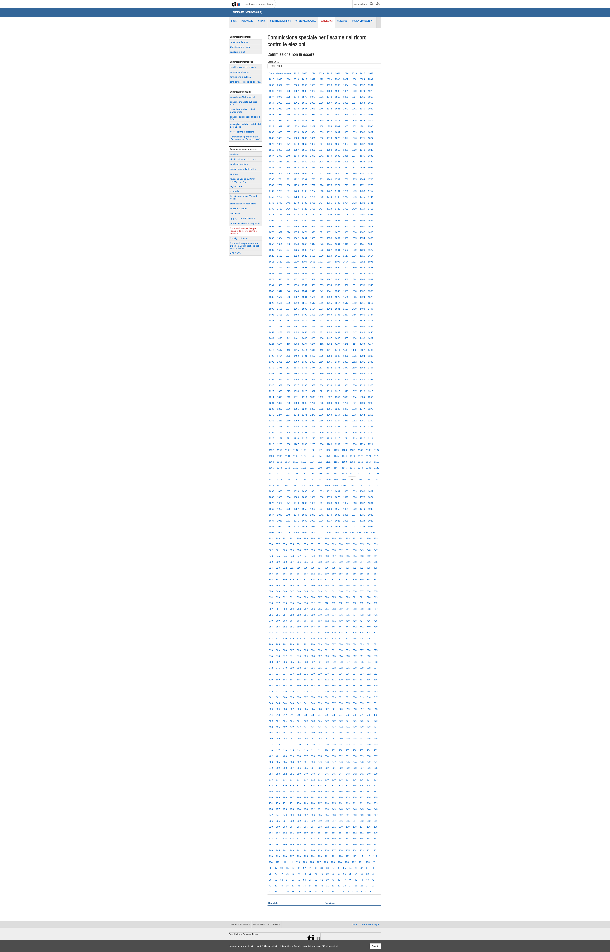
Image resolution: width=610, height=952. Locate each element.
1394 (362, 356)
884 (369, 573)
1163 (320, 462)
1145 (352, 467)
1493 (296, 314)
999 (345, 532)
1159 (352, 462)
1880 (321, 138)
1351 (288, 379)
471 (348, 726)
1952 (370, 103)
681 (334, 650)
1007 (279, 532)
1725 (312, 208)
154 (327, 844)
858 (327, 585)
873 (334, 579)
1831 (296, 161)
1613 (271, 261)
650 (327, 662)
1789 (321, 179)
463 (292, 732)
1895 (304, 132)
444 (313, 738)
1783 (370, 179)
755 (376, 621)
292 (369, 791)
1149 (320, 467)
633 (334, 668)
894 (299, 573)
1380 (370, 361)
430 (299, 744)
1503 (321, 309)
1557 (304, 285)
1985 (312, 91)
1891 (337, 132)
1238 (362, 426)
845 (306, 591)
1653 (370, 238)
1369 (354, 367)
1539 (345, 291)
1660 (312, 238)
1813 (337, 167)
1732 (362, 203)
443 (320, 738)
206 (299, 827)
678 (355, 650)
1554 (329, 285)
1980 (354, 91)
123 (320, 856)
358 (355, 768)
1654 (362, 238)
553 (334, 697)
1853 (329, 150)
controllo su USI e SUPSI (242, 97)
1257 (312, 420)
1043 (304, 515)
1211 (370, 438)
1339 (279, 385)
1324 (296, 391)
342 (355, 774)
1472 (362, 320)
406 (354, 750)
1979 (362, 91)
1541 (329, 291)
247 (348, 809)
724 (369, 632)
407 (347, 750)
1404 (279, 356)
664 (341, 656)
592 (285, 685)
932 (369, 556)
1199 (362, 444)
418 (271, 750)
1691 (271, 226)
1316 (362, 391)
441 (334, 738)
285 (306, 797)
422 (355, 744)
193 (278, 832)
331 (320, 779)
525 (306, 709)
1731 (370, 203)
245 (362, 809)
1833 (279, 161)
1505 (304, 309)
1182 (279, 456)
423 (348, 744)
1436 (337, 338)
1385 (329, 361)
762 (327, 621)
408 (340, 750)
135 (348, 850)
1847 (271, 155)
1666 (370, 232)
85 (344, 868)
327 (348, 779)
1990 (271, 91)
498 (271, 721)
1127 (271, 479)
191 (292, 832)
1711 (321, 214)
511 (292, 715)
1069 (304, 503)
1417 (279, 350)
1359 (329, 373)
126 (299, 856)
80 (373, 868)
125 (306, 856)
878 (299, 579)
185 (334, 832)
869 (362, 579)
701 (306, 644)
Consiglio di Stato (238, 238)
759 (348, 621)
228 (369, 815)
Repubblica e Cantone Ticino (258, 4)
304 (285, 791)
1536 (370, 291)
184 (341, 832)
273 (278, 803)
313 (334, 785)
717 (306, 638)
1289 (370, 403)
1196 (279, 450)
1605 (337, 261)
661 (362, 656)
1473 (354, 320)
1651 (279, 244)
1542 (321, 291)
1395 (354, 356)
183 (348, 832)
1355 (362, 373)
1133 (336, 473)
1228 (337, 432)
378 (327, 762)
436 (369, 738)
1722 (337, 208)
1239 (354, 426)
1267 (337, 414)
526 (299, 709)
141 (306, 850)
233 (334, 815)
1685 (321, 226)
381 (306, 762)
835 (376, 591)
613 (362, 673)
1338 (288, 385)
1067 (321, 503)
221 (306, 821)
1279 (345, 409)
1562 (370, 279)
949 (362, 550)
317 (306, 785)
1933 (312, 114)
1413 (312, 350)
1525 (354, 297)
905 (334, 568)
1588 (370, 267)
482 (271, 726)
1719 (362, 208)
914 (271, 568)
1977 (271, 97)
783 (292, 615)
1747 (345, 197)
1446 (362, 332)
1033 (279, 520)
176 (285, 838)
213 (362, 821)
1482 (279, 320)
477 (306, 726)
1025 (345, 520)
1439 (312, 338)
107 (319, 862)
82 (361, 868)
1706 (362, 214)
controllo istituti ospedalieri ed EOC (245, 118)
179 (376, 832)
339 (376, 774)
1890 (345, 132)
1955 (345, 103)
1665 (271, 238)
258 (271, 809)
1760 (345, 191)
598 (355, 679)
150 (355, 844)
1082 (304, 497)
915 (376, 562)
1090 (345, 491)
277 (362, 797)
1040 (329, 515)
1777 (312, 185)
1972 (312, 97)
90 (316, 868)
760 (341, 621)
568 (341, 691)
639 (292, 668)
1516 (321, 303)
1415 (296, 350)
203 (320, 827)
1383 (345, 361)
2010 (320, 79)
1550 (362, 285)
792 (341, 609)
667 (320, 656)
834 (271, 597)
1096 (296, 491)
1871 (288, 144)
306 (271, 791)
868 (369, 579)
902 (354, 568)
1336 (304, 385)
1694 (354, 220)
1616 (354, 256)
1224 (370, 432)
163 (376, 838)
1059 (279, 509)
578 (271, 691)
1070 (296, 503)
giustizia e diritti (237, 52)
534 (355, 703)
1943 (337, 108)
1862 (362, 144)
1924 (279, 120)
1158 (360, 462)
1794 (279, 179)
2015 (279, 79)
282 (327, 797)
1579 (337, 273)
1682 (345, 226)
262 (355, 803)
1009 (370, 526)
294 (355, 791)
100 (368, 862)
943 (292, 556)
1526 (345, 297)
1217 (321, 438)
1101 (367, 485)
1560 (279, 285)
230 (355, 815)
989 (306, 538)
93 (299, 868)
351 (292, 774)
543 (292, 703)
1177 (320, 456)
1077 (345, 497)
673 (278, 656)
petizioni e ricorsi (238, 208)
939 (320, 556)
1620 (321, 256)
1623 (296, 256)
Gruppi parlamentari (280, 20)
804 (368, 603)
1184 (376, 450)
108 (312, 862)
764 (313, 621)
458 (327, 732)
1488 (337, 314)
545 (278, 703)
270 (299, 803)
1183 (271, 456)
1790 (312, 179)
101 (361, 862)
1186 (360, 450)
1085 (279, 497)
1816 (312, 167)
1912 (271, 126)
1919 (321, 120)
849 (278, 591)
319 (292, 785)
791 (348, 609)
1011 (354, 526)
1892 (329, 132)
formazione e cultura (240, 77)
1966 (362, 97)
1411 (329, 350)
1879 (329, 138)
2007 (345, 79)
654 (299, 662)
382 (299, 762)
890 (327, 573)
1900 (370, 126)
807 (347, 603)
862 (299, 585)
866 (271, 585)
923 (320, 562)
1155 (271, 467)
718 (299, 638)
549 (362, 697)
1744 (370, 197)
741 (362, 626)
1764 (312, 191)
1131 (352, 473)
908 (313, 568)
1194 (295, 450)
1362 (304, 373)
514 (271, 715)
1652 (271, 244)
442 (327, 738)
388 (369, 756)
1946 (312, 108)
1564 (354, 279)
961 (278, 550)
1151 (303, 467)
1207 (296, 444)
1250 (370, 420)
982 (355, 538)
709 (361, 638)
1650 (288, 244)
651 (320, 662)
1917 (337, 120)
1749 (329, 197)
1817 (304, 167)
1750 (321, 197)
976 (285, 544)
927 (292, 562)
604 (313, 679)
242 (271, 815)
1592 (337, 267)
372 (369, 762)
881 (278, 579)
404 (368, 750)
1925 (271, 120)
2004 (370, 79)
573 (306, 691)
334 (299, 779)
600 (341, 679)
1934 (304, 114)
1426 (312, 344)
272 (285, 803)
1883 (296, 138)
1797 (362, 173)
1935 (296, 114)
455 (348, 732)
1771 (362, 185)
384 (285, 762)
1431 (271, 344)
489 (334, 721)
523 (320, 709)
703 (292, 644)
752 (285, 626)
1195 (287, 450)
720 (285, 638)
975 (292, 544)
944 (285, 556)
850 (271, 591)
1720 (354, 208)
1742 (279, 203)
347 (320, 774)
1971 (321, 97)
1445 (370, 332)
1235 (279, 432)
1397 (337, 356)
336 (285, 779)
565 (362, 691)
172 (313, 838)
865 (278, 585)
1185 (368, 450)
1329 (362, 385)
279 (348, 797)
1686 (312, 226)
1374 (312, 367)
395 (320, 756)
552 (341, 697)
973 (306, 544)
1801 (329, 173)
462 (299, 732)
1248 (279, 426)
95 (287, 868)
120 (341, 856)
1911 (279, 126)
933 (362, 556)
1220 (296, 438)
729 (334, 632)
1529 (321, 297)
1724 (321, 208)
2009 (329, 79)
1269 (321, 414)
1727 (296, 208)
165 (362, 838)
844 (313, 591)
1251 (362, 420)
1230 (321, 432)
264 (341, 803)
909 (306, 568)
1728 (288, 208)
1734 (345, 203)
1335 (312, 385)
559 (292, 697)
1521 (279, 303)
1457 (271, 332)
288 (285, 797)
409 (334, 750)
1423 (337, 344)
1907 (312, 126)
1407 (362, 350)
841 (334, 591)
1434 (354, 338)
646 (355, 662)
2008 (337, 79)
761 (334, 621)
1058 (288, 509)
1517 (312, 303)
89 (321, 868)
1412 (321, 350)
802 (271, 609)
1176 (328, 456)
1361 (312, 373)
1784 (362, 179)
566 (355, 691)
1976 (279, 97)
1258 (304, 420)
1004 (304, 532)
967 (348, 544)
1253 (345, 420)
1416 (288, 350)
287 (292, 797)
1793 (288, 179)
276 (369, 797)
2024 (312, 73)
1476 (329, 320)
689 (278, 650)
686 (299, 650)
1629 (354, 250)
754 (271, 626)
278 (355, 797)
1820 (279, 167)
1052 (337, 509)
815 (292, 603)
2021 (337, 73)
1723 (329, 208)
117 (361, 856)
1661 (304, 238)
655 (292, 662)
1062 (362, 503)
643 (376, 662)
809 (334, 603)
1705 (370, 214)
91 (310, 868)
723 (376, 632)
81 (367, 868)
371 (376, 762)
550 (355, 697)
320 (285, 785)
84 (350, 868)
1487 (345, 314)
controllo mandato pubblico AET (243, 103)
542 (299, 703)
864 (285, 585)
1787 (337, 179)
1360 (321, 373)
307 (375, 785)
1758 (362, 191)
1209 (279, 444)
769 (278, 621)
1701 (296, 220)
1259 (296, 420)
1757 (370, 191)
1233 (296, 432)
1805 (296, 173)
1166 (295, 462)
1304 (353, 397)
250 (327, 809)
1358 (337, 373)
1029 (312, 520)
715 (320, 638)
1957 (329, 103)
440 (341, 738)
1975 (288, 97)
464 (285, 732)
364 (313, 768)
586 (327, 685)
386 (271, 762)
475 (320, 726)
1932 (321, 114)
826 (327, 597)
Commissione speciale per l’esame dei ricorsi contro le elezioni (244, 231)
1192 (311, 450)
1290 (362, 403)
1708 (345, 214)
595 (376, 679)
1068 (312, 503)
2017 (370, 73)
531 (376, 703)
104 (340, 862)
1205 (312, 444)
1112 (279, 485)
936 (341, 556)
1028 (321, 520)
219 (320, 821)
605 (306, 679)
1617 (345, 256)
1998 (312, 85)
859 (320, 585)
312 (341, 785)
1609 (304, 261)
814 (299, 603)
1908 (304, 126)
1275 (271, 414)
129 (278, 856)
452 (369, 732)
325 (362, 779)
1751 (312, 197)
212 (369, 821)
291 (376, 791)
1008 (271, 532)
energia (234, 174)
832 (285, 597)
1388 (304, 361)
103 (347, 862)
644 (369, 662)
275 (376, 797)
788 (369, 609)
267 (320, 803)
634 (327, 668)
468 (369, 726)
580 (369, 685)
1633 (321, 250)
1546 (288, 291)
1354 (370, 373)
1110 (295, 485)
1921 (304, 120)
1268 (329, 414)
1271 (304, 414)
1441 (296, 338)
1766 (296, 191)
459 (320, 732)
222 (299, 821)
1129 (368, 473)
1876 (354, 138)
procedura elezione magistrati (245, 223)
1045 (288, 515)
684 (313, 650)
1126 (279, 479)
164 (369, 838)
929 (278, 562)
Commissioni (326, 20)
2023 (321, 73)
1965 (370, 97)
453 (362, 732)
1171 (368, 456)
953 (334, 550)
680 (341, 650)
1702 (288, 220)
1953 (362, 103)
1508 (279, 309)
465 (278, 732)
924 (313, 562)
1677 (279, 232)
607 (292, 679)
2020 (346, 73)
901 (361, 568)
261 (362, 803)
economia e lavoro (239, 72)
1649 (296, 244)
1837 (354, 155)
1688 (296, 226)
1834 (271, 161)
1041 (321, 515)
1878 (337, 138)
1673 (312, 232)
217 (334, 821)
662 (355, 656)
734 (299, 632)
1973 (304, 97)
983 (348, 538)
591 (292, 685)
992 (285, 538)
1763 (321, 191)
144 (285, 850)
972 (313, 544)
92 (304, 868)
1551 (354, 285)
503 (347, 715)
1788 (329, 179)
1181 (287, 456)
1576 (362, 273)
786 (271, 615)
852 (369, 585)
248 (341, 809)
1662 (296, 238)
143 (292, 850)
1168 (279, 462)
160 (285, 844)
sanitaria (234, 154)
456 (341, 732)
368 (285, 768)
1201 (345, 444)
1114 (375, 479)
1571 (296, 279)
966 (355, 544)
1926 (370, 114)
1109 (303, 485)
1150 (311, 467)
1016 (312, 526)
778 (327, 615)
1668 (354, 232)
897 (278, 573)
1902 (353, 126)
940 (313, 556)
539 (320, 703)
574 (299, 691)
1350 (296, 379)
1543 (312, 291)
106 (326, 862)
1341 (370, 379)
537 (334, 703)
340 (369, 774)
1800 (337, 173)
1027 (329, 520)
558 (299, 697)
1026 (337, 520)
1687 (304, 226)
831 (292, 597)
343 (348, 774)
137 (334, 850)
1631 (337, 250)
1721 (345, 208)
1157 (368, 462)
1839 (337, 155)
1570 (304, 279)
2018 (362, 73)
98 (270, 868)
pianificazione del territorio (243, 159)
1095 (304, 491)
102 (354, 862)
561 (278, 697)
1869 (304, 144)
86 (339, 868)
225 (278, 821)
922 (327, 562)
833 (278, 597)
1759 (354, 191)
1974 (296, 97)
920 (341, 562)
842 (327, 591)
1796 (370, 173)
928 (285, 562)
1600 (271, 267)
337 (278, 779)
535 (348, 703)
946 (271, 556)
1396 (345, 356)
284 (313, 797)
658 (271, 662)
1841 (321, 155)
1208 (288, 444)
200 (341, 827)
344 (341, 774)
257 (278, 809)
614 (355, 673)
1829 (312, 161)
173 (306, 838)
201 (334, 827)
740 (369, 626)
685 (306, 650)
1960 (304, 103)
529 (278, 709)
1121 (320, 479)
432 (285, 744)
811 (320, 603)
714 (327, 638)
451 (376, 732)
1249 (271, 426)
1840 (329, 155)
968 (341, 544)
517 (362, 709)
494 (299, 721)
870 (355, 579)
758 (355, 621)
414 (299, 750)
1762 (329, 191)
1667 (362, 232)
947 (376, 550)
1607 (320, 261)
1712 (312, 214)
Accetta (375, 946)
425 (334, 744)
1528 (329, 297)
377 (334, 762)
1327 (271, 391)
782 (299, 615)
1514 (337, 303)
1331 (345, 385)
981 (362, 538)
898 (271, 573)
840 (341, 591)
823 (348, 597)
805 (361, 603)
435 (376, 738)
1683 (337, 226)
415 (292, 750)
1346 (329, 379)
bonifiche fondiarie (239, 164)
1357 (345, 373)
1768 (279, 191)
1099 (271, 491)
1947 (304, 108)
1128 (376, 473)
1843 (304, 155)
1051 (345, 509)
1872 (279, 144)
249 (334, 809)
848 (285, 591)
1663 (288, 238)
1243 (321, 426)
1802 (321, 173)
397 (306, 756)
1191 (320, 450)
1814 (329, 167)
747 (320, 626)
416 (285, 750)
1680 (362, 226)
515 (376, 709)
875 (320, 579)
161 (278, 844)
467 (376, 726)
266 (327, 803)
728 (341, 632)
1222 (279, 438)
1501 (337, 309)
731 (320, 632)
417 (278, 750)
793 (334, 609)
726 (355, 632)
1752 (304, 197)
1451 (321, 332)
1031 (296, 520)
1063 (354, 503)
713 (334, 638)
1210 (271, 444)
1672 (321, 232)
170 (327, 838)
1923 (288, 120)
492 (313, 721)
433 (278, 744)
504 (340, 715)
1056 (304, 509)
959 (292, 550)
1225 (362, 432)
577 (278, 691)
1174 (344, 456)
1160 (344, 462)
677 (362, 650)
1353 (271, 379)
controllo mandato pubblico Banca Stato (243, 110)
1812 (345, 167)
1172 (360, 456)
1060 (271, 509)
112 (284, 862)
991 (292, 538)
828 (313, 597)
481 (278, 726)
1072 (279, 503)
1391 (279, 361)
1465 (312, 326)
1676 (288, 232)
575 (292, 691)
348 (313, 774)
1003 (312, 532)
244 (369, 809)
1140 (279, 473)
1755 (279, 197)
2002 (279, 85)
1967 (354, 97)
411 (320, 750)
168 (341, 838)
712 (341, 638)
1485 (362, 314)
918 (355, 562)
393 (334, 756)
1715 (288, 214)
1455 (288, 332)
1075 (362, 497)
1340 (271, 385)
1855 (312, 150)
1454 (296, 332)
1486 (354, 314)
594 (271, 685)
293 (362, 791)
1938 (271, 114)
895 (292, 573)
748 (313, 626)
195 (376, 827)
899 (375, 568)
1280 (337, 409)
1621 (312, 256)
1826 (337, 161)
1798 (354, 173)
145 (278, 850)
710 (354, 638)
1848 (370, 150)
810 (327, 603)
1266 (345, 414)
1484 (370, 314)
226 (271, 821)
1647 (312, 244)
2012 (304, 79)
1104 (343, 485)
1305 (345, 397)
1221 (288, 438)
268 (313, 803)
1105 (335, 485)
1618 (337, 256)
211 (375, 821)
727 (348, 632)
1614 (370, 256)
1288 (271, 409)
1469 (279, 326)
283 (320, 797)
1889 (354, 132)
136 (341, 850)
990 (299, 538)
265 (334, 803)
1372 (329, 367)
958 (299, 550)
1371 (337, 367)
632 (341, 668)
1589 (362, 267)
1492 (304, 314)
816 (285, 603)
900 (368, 568)
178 (271, 838)
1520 (288, 303)
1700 (304, 220)
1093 (321, 491)
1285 (296, 409)
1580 (329, 273)
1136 (311, 473)
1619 (329, 256)
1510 (370, 303)
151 (348, 844)
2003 (271, 85)
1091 (337, 491)
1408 (353, 350)
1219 (304, 438)
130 (271, 856)
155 (320, 844)
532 (369, 703)
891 (320, 573)
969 (334, 544)
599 (348, 679)
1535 (271, 297)
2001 (288, 85)
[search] (371, 4)
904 (340, 568)
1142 (376, 467)
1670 (337, 232)
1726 (304, 208)
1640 (370, 244)
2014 (288, 79)
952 (341, 550)
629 (362, 668)
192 (285, 832)
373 (362, 762)
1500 (345, 309)
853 (362, 585)
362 (327, 768)
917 (362, 562)
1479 (304, 320)
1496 (271, 314)
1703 (279, 220)
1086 (271, 497)
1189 (336, 450)
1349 (304, 379)
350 (299, 774)
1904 (337, 126)
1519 (296, 303)
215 (348, 821)
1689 (288, 226)
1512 (354, 303)
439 (348, 738)
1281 (329, 409)
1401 (304, 356)
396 (313, 756)
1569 (312, 279)
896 (285, 573)
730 (327, 632)
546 (271, 703)
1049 (362, 509)
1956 (337, 103)
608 (285, 679)
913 (278, 568)
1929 (345, 114)
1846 (279, 155)
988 (313, 538)
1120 (328, 479)
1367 (370, 367)
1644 (337, 244)
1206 (304, 444)
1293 (337, 403)
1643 (345, 244)
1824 (354, 161)
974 (299, 544)
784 (285, 615)
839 (348, 591)
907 (320, 568)
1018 (296, 526)
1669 (345, 232)
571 (320, 691)
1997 (321, 85)
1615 (362, 256)
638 (299, 668)
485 (362, 721)
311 (347, 785)
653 (306, 662)
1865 (337, 144)
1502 (329, 309)
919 (348, 562)
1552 (345, 285)
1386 (321, 361)
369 (278, 768)
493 (306, 721)
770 (271, 621)
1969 (337, 97)
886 (355, 573)
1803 (312, 173)
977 (278, 544)
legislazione (236, 186)
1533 (288, 297)
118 (354, 856)
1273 (288, 414)
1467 (296, 326)
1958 (321, 103)
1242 (329, 426)
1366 (271, 373)
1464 (321, 326)
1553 (337, 285)
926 (299, 562)
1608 (312, 261)
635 (320, 668)
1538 (354, 291)
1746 (354, 197)
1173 (352, 456)
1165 (303, 462)
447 (292, 738)
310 (354, 785)
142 (299, 850)
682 (327, 650)
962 (271, 550)
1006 (288, 532)
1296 (312, 403)
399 (292, 756)
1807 (279, 173)
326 (355, 779)
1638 (279, 250)
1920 (312, 120)
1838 (345, 155)
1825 (345, 161)
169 (334, 838)
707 (375, 638)
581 (362, 685)
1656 (345, 238)
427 (320, 744)
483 (376, 721)
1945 (321, 108)
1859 (279, 150)
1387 (312, 361)
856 (341, 585)
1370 (345, 367)
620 (313, 673)
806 (354, 603)
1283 (312, 409)
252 (313, 809)
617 (334, 673)
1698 (321, 220)
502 (354, 715)
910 (299, 568)
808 (340, 603)
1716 (279, 214)
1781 (279, 185)
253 (306, 809)
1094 (312, 491)
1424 (329, 344)
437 (362, 738)
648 (341, 662)
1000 (337, 532)
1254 (337, 420)
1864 (345, 144)
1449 (337, 332)
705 (278, 644)
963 (376, 544)
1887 (370, 132)
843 (320, 591)
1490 (321, 314)
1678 (271, 232)
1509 (271, 309)
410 (327, 750)
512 (285, 715)
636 (313, 668)
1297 (304, 403)
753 (278, 626)
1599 (279, 267)
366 (299, 768)
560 (285, 697)
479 (292, 726)
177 (278, 838)
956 (313, 550)
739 (376, 626)
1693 (362, 220)
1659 (321, 238)
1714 (296, 214)
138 (327, 850)
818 (271, 603)
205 (306, 827)
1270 (312, 414)
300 (313, 791)
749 (306, 626)
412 (313, 750)
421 (362, 744)
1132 (344, 473)
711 (347, 638)
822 (355, 597)
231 (348, 815)
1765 (304, 191)
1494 (288, 314)
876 (313, 579)
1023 (362, 520)
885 (362, 573)
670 (299, 656)
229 (362, 815)
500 (368, 715)
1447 (354, 332)
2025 (304, 73)
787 (376, 609)
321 (278, 785)
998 (352, 532)
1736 (329, 203)
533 (362, 703)
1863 (354, 144)
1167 (287, 462)
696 (341, 644)
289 (278, 797)
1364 (288, 373)
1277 (362, 409)
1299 (288, 403)
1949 (288, 108)
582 (355, 685)
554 (327, 697)
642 (271, 668)
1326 (279, 391)
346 (327, 774)
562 (271, 697)
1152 (295, 467)
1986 (304, 91)
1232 (304, 432)
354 (271, 774)
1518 (304, 303)
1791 (304, 179)
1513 (345, 303)
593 (278, 685)
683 (320, 650)
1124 (295, 479)
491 (320, 721)
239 (292, 815)
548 (369, 697)
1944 (329, 108)
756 (369, 621)
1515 (329, 303)
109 (305, 862)
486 (355, 721)
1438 (321, 338)
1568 (321, 279)
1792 (296, 179)
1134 (328, 473)
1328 (370, 385)
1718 (370, 208)
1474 (345, 320)
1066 (329, 503)
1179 (303, 456)
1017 (304, 526)
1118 (344, 479)
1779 (296, 185)
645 (362, 662)
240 (285, 815)
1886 (271, 138)
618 (327, 673)
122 (327, 856)
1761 (337, 191)
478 (299, 726)
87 (333, 868)
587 (320, 685)
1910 (287, 126)
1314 (271, 397)
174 (299, 838)
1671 (329, 232)
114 (271, 862)
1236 (271, 432)
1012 (345, 526)
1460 (354, 326)
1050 (354, 509)
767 (292, 621)
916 (369, 562)
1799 (345, 173)
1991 (370, 85)
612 (369, 673)
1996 (329, 85)
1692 (370, 220)
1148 (328, 467)
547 (376, 697)
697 (334, 644)
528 (285, 709)
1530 (312, 297)
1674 (304, 232)
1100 (375, 485)
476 (313, 726)
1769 (271, 191)
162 (271, 844)
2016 (271, 79)
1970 (329, 97)
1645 (329, 244)
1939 (370, 108)
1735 (337, 203)
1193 (303, 450)
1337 (296, 385)
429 (306, 744)
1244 (312, 426)
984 (341, 538)
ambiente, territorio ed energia (245, 81)
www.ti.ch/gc (360, 4)
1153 (287, 467)
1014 (329, 526)
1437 (329, 338)
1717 (271, 214)
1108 (311, 485)
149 (362, 844)
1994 (345, 85)
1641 (362, 244)
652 (313, 662)
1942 (345, 108)
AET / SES (235, 253)
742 (355, 626)
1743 (271, 203)
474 (327, 726)
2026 (296, 73)
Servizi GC (342, 20)
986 (327, 538)
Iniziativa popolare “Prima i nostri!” (243, 197)
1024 (354, 520)
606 (299, 679)
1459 (362, 326)
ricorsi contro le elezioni (242, 131)
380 (313, 762)
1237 (370, 426)
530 (271, 709)
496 (285, 721)
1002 (321, 532)
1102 (359, 485)
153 (334, 844)
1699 (312, 220)
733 (306, 632)
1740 (296, 203)
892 (313, 573)
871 (348, 579)
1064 (345, 503)
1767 (288, 191)
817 (278, 603)
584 (341, 685)
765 (306, 621)
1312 (288, 397)
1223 (271, 438)
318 (299, 785)
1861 (370, 144)
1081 (312, 497)
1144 (360, 467)
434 (271, 744)
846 (299, 591)
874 (327, 579)
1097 (288, 491)
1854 (321, 150)
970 (327, 544)
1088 (362, 491)
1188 (344, 450)
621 (306, 673)
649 (334, 662)
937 (334, 556)
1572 (288, 279)
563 (376, 691)
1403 (288, 356)
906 (327, 568)
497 (278, 721)
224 (285, 821)
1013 (337, 526)
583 (348, 685)
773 (362, 615)
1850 (354, 150)
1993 (354, 85)
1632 (329, 250)
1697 (329, 220)
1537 (362, 291)
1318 (345, 391)
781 (306, 615)
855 (348, 585)
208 (285, 827)
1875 (362, 138)
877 (306, 579)
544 (285, 703)
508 (313, 715)
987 (320, 538)
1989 (279, 91)
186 (327, 832)
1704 (271, 220)
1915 (354, 120)
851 (376, 585)
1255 (329, 420)
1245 (304, 426)
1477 (321, 320)
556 (313, 697)
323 (376, 779)
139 (320, 850)
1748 (337, 197)
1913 (370, 120)
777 (334, 615)
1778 (304, 185)
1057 (296, 509)
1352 (279, 379)
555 (320, 697)
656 (285, 662)
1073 (271, 503)
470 (355, 726)
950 (355, 550)
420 (369, 744)
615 (348, 673)
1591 (345, 267)
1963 (279, 103)
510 (299, 715)
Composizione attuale (280, 73)
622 (299, 673)
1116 (360, 479)
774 (355, 615)
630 (355, 668)
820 (369, 597)
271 (292, 803)
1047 (271, 515)
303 (292, 791)
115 (375, 856)
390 (355, 756)
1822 (370, 161)
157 (306, 844)
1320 (329, 391)
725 (362, 632)
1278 (354, 409)
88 (327, 868)
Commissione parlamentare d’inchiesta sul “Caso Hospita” (245, 137)
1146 (344, 467)
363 (320, 768)
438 (355, 738)
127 (292, 856)
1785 (354, 179)
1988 (288, 91)
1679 (370, 226)
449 (278, 738)
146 (271, 850)
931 (376, 556)
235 (320, 815)
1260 (288, 420)
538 (327, 703)
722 (271, 638)
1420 (362, 344)
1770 (370, 185)
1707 (353, 214)
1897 (288, 132)
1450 (329, 332)
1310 (304, 397)
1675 (296, 232)
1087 (370, 491)
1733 (354, 203)
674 (271, 656)
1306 (337, 397)
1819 (288, 167)
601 (334, 679)
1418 (271, 350)
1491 (312, 314)
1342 (362, 379)
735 (292, 632)
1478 (312, 320)
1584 (296, 273)
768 (285, 621)
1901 (362, 126)
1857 (296, 150)
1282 (321, 409)
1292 (345, 403)
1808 (271, 173)
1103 (351, 485)
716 (313, 638)
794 (327, 609)
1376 (296, 367)
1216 (329, 438)
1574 (271, 279)
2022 (329, 73)
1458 (370, 326)
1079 (329, 497)
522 (327, 709)
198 (355, 827)
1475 (337, 320)
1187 (352, 450)
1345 (337, 379)
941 (306, 556)
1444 (271, 338)
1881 (312, 138)
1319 (337, 391)
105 (333, 862)
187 (320, 832)
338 (271, 779)
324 (369, 779)
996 (366, 532)
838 (355, 591)
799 (292, 609)
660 (369, 656)
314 (327, 785)
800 (285, 609)
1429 (288, 344)
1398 (329, 356)
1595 (312, 267)
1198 (370, 444)
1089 (354, 491)
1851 (345, 150)
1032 (288, 520)
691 (376, 644)
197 (362, 827)
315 (320, 785)
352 (285, 774)
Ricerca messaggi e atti (363, 20)
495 (292, 721)
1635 (304, 250)
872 (341, 579)
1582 (312, 273)
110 (298, 862)
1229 (329, 432)
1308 (320, 397)
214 (355, 821)
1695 (345, 220)
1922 (296, 120)
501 (361, 715)
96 (281, 868)
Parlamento (247, 20)
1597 (296, 267)
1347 (321, 379)
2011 (312, 79)
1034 (271, 520)
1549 (370, 285)
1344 (345, 379)
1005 (296, 532)
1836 (362, 155)
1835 (370, 155)
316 (313, 785)
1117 (352, 479)
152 (341, 844)
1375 (304, 367)
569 (334, 691)
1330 (354, 385)
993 (278, 538)
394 (327, 756)
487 (348, 721)
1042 (312, 515)
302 (299, 791)
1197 (271, 450)
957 (306, 550)
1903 (345, 126)
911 (292, 568)
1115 (368, 479)
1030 (304, 520)
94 (293, 868)
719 (292, 638)
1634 (312, 250)
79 (270, 874)
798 (299, 609)
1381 (362, 361)
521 (334, 709)
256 (285, 809)
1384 (337, 361)
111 (291, 862)
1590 (354, 267)
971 (320, 544)
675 (376, 650)
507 (320, 715)
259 (376, 803)
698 (327, 644)
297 (334, 791)
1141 (271, 473)
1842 (312, 155)
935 (348, 556)
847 (292, 591)
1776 (321, 185)
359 (348, 768)
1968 (345, 97)
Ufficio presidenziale (305, 20)
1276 (370, 409)
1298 (296, 403)
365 (306, 768)
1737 (321, 203)
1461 (345, 326)
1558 (296, 285)
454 (355, 732)
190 (299, 832)
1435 (345, 338)
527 (292, 709)
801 (278, 609)
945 (278, 556)
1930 (337, 114)
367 (292, 768)
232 (341, 815)
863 (292, 585)
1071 (288, 503)
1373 (321, 367)
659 (376, 656)
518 (355, 709)
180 (369, 832)
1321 (321, 391)
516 (369, 709)
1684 (329, 226)
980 (369, 538)
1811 (354, 167)
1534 (279, 297)
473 (334, 726)
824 (341, 597)
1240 (345, 426)
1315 (370, 391)
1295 (321, 403)
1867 (321, 144)
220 (313, 821)
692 (369, 644)
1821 (271, 167)
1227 (345, 432)
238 (299, 815)
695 (348, 644)
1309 (312, 397)
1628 (362, 250)
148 (369, 844)
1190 (328, 450)
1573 (279, 279)
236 (313, 815)
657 (278, 662)
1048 (370, 509)
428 (313, 744)
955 (320, 550)
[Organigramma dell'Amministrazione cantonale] (378, 4)
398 (299, 756)
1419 (370, 344)
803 (375, 603)
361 (334, 768)
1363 (296, 373)
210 (271, 827)
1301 (271, 403)
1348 (312, 379)
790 (355, 609)
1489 (329, 314)
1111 (287, 485)
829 (306, 597)
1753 (296, 197)
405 (361, 750)
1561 (271, 285)
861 (306, 585)
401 (278, 756)
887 (348, 573)
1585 (288, 273)
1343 (354, 379)
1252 (354, 420)
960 (285, 550)
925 (306, 562)
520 (341, 709)
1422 (345, 344)
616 (341, 673)
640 (285, 668)
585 (334, 685)
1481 (288, 320)
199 (348, 827)
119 (347, 856)
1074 (370, 497)
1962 (288, 103)
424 (341, 744)
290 (271, 797)
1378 (279, 367)
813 (306, 603)
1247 (288, 426)
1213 (354, 438)
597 (362, 679)
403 (375, 750)
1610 (296, 261)
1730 (271, 208)
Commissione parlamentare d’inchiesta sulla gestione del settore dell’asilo (244, 246)
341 (362, 774)
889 (334, 573)
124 (313, 856)
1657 (337, 238)
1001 (329, 532)
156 (313, 844)
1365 (279, 373)
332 (313, 779)
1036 (362, 515)
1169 (271, 462)
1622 (304, 256)
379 (320, 762)
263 (348, 803)
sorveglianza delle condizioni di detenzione (245, 125)
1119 (336, 479)
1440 (304, 338)
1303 (362, 397)
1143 (368, 467)
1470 (271, 326)
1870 (296, 144)
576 (285, 691)
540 (313, 703)
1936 (288, 114)
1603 (353, 261)
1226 (354, 432)
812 (313, 603)
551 (348, 697)
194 (271, 832)
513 (278, 715)
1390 (288, 361)
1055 (312, 509)
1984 (321, 91)
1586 (279, 273)
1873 (271, 144)
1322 (312, 391)
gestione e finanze (239, 42)
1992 (362, 85)
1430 (279, 344)
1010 (362, 526)
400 (285, 756)
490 (327, 721)
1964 (271, 103)
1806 (288, 173)
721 (278, 638)
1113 (271, 485)
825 (334, 597)
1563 (362, 279)
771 (376, 615)
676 (369, 650)
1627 (370, 250)
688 (285, 650)
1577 (354, 273)
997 (359, 532)
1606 (329, 261)
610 (271, 679)
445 (306, 738)
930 (271, 562)
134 (355, 850)
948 (369, 550)
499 (375, 715)
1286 (288, 409)
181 (362, 832)
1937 (279, 114)
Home (234, 20)
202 (327, 827)
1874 (370, 138)
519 (348, 709)
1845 (288, 155)
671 (292, 656)
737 (278, 632)
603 (320, 679)
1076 (354, 497)
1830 (304, 161)
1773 (345, 185)
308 (368, 785)
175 (292, 838)
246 (355, 809)
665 (334, 656)
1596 (304, 267)
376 (341, 762)
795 (320, 609)
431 (292, 744)
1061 (370, 503)
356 (369, 768)
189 (306, 832)
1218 (312, 438)
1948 (296, 108)
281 (334, 797)
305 (278, 791)
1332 (337, 385)
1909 (296, 126)
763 (320, 621)
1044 (296, 515)
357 (362, 768)
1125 (287, 479)
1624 (288, 256)
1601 (370, 261)
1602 (362, 261)
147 (376, 844)
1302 (370, 397)
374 (355, 762)
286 (299, 797)
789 (362, 609)
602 (327, 679)
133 (362, 850)
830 (299, 597)
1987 (296, 91)
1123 (303, 479)
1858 (288, 150)
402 (271, 756)
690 (271, 650)
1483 (271, 320)
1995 (337, 85)
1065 (337, 503)
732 (313, 632)
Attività (261, 20)
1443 (279, 338)
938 (327, 556)
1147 (336, 467)
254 (299, 809)
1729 (279, 208)
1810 (362, 167)
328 (341, 779)
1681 (354, 226)
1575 (370, 273)
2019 (354, 73)
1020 (279, 526)
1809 (370, 167)
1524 (362, 297)
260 (369, 803)
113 (277, 862)
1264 (362, 414)
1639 (271, 250)
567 (348, 691)
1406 (370, 350)
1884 (288, 138)
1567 (329, 279)
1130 (360, 473)
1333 (329, 385)
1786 (345, 179)
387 (376, 756)
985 (334, 538)
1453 (304, 332)
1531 (304, 297)
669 (306, 656)
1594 (321, 267)
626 (271, 673)
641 (278, 668)
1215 (337, 438)
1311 (296, 397)
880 (285, 579)
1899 (271, 132)
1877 (345, 138)
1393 (370, 356)
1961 (296, 103)
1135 (320, 473)
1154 (279, 467)
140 (313, 850)
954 (327, 550)
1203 (329, 444)
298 (327, 791)
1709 (337, 214)
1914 (362, 120)
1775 (329, 185)
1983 (329, 91)
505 (334, 715)
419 (376, 744)
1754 (288, 197)
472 (341, 726)
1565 (345, 279)
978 (271, 544)
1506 (296, 309)
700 (313, 644)
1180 (295, 456)
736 (285, 632)
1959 (312, 103)
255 (292, 809)
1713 (304, 214)
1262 (271, 420)
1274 (279, 414)
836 (369, 591)
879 (292, 579)
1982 (337, 91)
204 (313, 827)
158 (299, 844)
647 (348, 662)
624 (285, 673)
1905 (329, 126)
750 (299, 626)
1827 (329, 161)
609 (278, 679)
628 (369, 668)
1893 (321, 132)
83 (356, 868)
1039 (337, 515)
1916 (345, 120)
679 (348, 650)
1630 (345, 250)
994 (271, 538)
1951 (271, 108)
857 (334, 585)
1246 (296, 426)
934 (355, 556)
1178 (311, 456)
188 (313, 832)
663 (348, 656)
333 (306, 779)
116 (368, 856)
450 (271, 738)
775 (348, 615)
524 (313, 709)
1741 (288, 203)
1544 (304, 291)
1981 (345, 91)
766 (299, 621)
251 (320, 809)
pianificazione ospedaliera (243, 203)
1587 (271, 273)
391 (348, 756)
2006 (353, 79)
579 (376, 685)
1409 (345, 350)
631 (348, 668)
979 (376, 538)
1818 (296, 167)
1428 (296, 344)
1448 (345, 332)
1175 (336, 456)
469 (362, 726)
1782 (271, 185)
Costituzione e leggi (240, 47)
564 (369, 691)
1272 (296, 414)
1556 (312, 285)
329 (334, 779)
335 (292, 779)
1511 (362, 303)
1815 (321, 167)
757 (362, 621)
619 (320, 673)
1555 (321, 285)
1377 (288, 367)
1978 (370, 91)
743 (348, 626)
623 (292, 673)
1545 (296, 291)
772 (369, 615)
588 (313, 685)
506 (327, 715)
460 (313, 732)
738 (271, 632)
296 (341, 791)
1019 (288, 526)
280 (341, 797)
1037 (354, 515)
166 (355, 838)
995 (373, 532)
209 (278, 827)
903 (347, 568)
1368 (362, 367)
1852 (337, 150)
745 (334, 626)
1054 (321, 509)
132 (369, 850)
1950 (279, 108)
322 (271, 785)
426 (327, 744)
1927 (362, 114)
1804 (304, 173)
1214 (345, 438)
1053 (329, 509)
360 (341, 768)
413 (306, 750)
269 (306, 803)
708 (368, 638)
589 (306, 685)
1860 (271, 150)
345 (334, 774)
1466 (304, 326)
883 (376, 573)
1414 (304, 350)
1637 (288, 250)
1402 (296, 356)
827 (320, 597)
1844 (296, 155)
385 (278, 762)
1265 (354, 414)
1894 (312, 132)
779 (320, 615)
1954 (354, 103)
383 (292, 762)
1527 (337, 297)
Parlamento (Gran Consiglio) (247, 12)
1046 (279, 515)
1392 (271, 361)
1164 (311, 462)
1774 (337, 185)
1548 (271, 291)
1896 (296, 132)
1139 (287, 473)
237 (306, 815)
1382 (354, 361)
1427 (304, 344)
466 (271, 732)
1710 (329, 214)
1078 (337, 497)
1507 (288, 309)
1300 (279, 403)
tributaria (234, 191)
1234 (288, 432)
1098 (279, 491)
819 (376, 597)
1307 (329, 397)
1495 (279, 314)
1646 (321, 244)
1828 (321, 161)
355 (376, 768)
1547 (279, 291)
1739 (304, 203)
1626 (271, 256)
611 (375, 673)
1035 (370, 515)
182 (355, 832)
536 (341, 703)
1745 (362, 197)
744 (341, 626)
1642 (354, 244)
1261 (279, 420)
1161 (336, 462)
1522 (271, 303)
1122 (311, 479)
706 (271, 644)
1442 (288, 338)
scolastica (235, 213)
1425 (321, 344)
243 (376, 809)
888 (341, 573)
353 (278, 774)
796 (313, 609)
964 (369, 544)
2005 (362, 79)
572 (313, 691)
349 (306, 774)
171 (320, 838)
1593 (329, 267)
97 (276, 868)
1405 (271, 356)
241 (278, 815)
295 (348, 791)
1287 (279, 409)
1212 (362, 438)
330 (327, 779)
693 (362, 644)
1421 (354, 344)
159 (292, 844)
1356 (354, 373)
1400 (312, 356)
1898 (279, 132)
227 (376, 815)
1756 (271, 197)
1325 (288, 391)
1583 (304, 273)
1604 (345, 261)
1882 (304, 138)
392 (341, 756)
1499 (354, 309)
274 (271, 803)
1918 (329, 120)
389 (362, 756)
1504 (312, 309)
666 (327, 656)
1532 (296, 297)
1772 (354, 185)
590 (299, 685)
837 (362, 591)
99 (374, 862)
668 (313, 656)
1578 (345, 273)
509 (306, 715)
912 (285, 568)
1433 (362, 338)
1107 (319, 485)
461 (306, 732)
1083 (296, 497)
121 (334, 856)
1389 (296, 361)
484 (369, 721)
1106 (327, 485)
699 (320, 644)
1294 (329, 403)
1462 (337, 326)
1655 (354, 238)
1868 (312, 144)
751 (292, 626)
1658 (329, 238)
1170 (376, 456)
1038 (345, 515)
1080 (321, 497)
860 (313, 585)
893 (306, 573)
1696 (337, 220)
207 (292, 827)
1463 (329, 326)
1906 (320, 126)
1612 (279, 261)
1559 (288, 285)
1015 (321, 526)
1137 (303, 473)
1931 (329, 114)
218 (327, 821)
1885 (279, 138)
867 (376, 579)
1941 (354, 108)
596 (369, 679)
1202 (337, 444)
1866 (329, 144)
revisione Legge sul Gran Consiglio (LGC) (242, 180)
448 (285, 738)
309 (361, 785)
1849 (362, 150)
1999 (304, 85)
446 (299, 738)
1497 (370, 309)
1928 (354, 114)
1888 (362, 132)
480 (285, 726)
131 (376, 850)
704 (285, 644)
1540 (337, 291)
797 (306, 609)
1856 (304, 150)
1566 (337, 279)
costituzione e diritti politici (243, 169)
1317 (354, 391)
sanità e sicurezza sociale (243, 67)
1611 (287, 261)
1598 (288, 267)
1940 (362, 108)
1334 (321, 385)
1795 (271, 179)
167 (348, 838)
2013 (296, 79)
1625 (279, 256)
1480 (296, 320)
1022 (370, 520)
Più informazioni (330, 946)
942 (299, 556)
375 (348, 762)
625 (278, 673)
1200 (354, 444)
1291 (354, 403)
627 (376, 668)
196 (369, 827)
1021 (271, 526)
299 (320, 791)
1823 (362, 161)
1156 (376, 462)
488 (341, 721)
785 (278, 615)
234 (327, 815)
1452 (312, 332)
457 (334, 732)
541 (306, 703)
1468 (288, 326)
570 (327, 691)
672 (285, 656)
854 (355, 585)
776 (341, 615)
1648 (304, 244)
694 (355, 644)
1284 (304, 409)
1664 (279, 238)
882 (271, 579)
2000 (296, 85)
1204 (321, 444)
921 (334, 562)
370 (271, 768)
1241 (337, 426)
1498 (362, 309)
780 (313, 615)
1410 (337, 350)
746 (327, 626)
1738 (312, 203)
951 (348, 550)
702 (299, 644)
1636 (296, 250)
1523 (370, 297)
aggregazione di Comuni (242, 218)
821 (362, 597)
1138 (295, 473)
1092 (329, 491)
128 (285, 856)
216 (341, 821)
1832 (288, 161)
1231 (312, 432)
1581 (321, 273)
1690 (279, 226)
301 (306, 791)
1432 (370, 338)
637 (306, 668)
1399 (321, 356)
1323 (304, 391)
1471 (370, 320)
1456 (279, 332)
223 (292, 821)
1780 (288, 185)
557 (306, 697)
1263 (370, 414)
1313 (279, 397)
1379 (271, 367)
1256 (321, 420)
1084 (288, 497)
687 (292, 650)
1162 (328, 462)
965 (362, 544)
